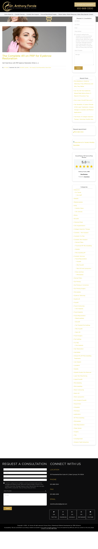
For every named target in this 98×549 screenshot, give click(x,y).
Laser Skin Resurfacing (80, 376)
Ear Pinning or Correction (81, 285)
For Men (76, 342)
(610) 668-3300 (52, 528)
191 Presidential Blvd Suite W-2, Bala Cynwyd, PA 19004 (67, 474)
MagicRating (87, 176)
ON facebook (63, 516)
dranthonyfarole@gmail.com (58, 504)
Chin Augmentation (79, 225)
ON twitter (54, 516)
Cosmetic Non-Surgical (80, 239)
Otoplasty (77, 407)
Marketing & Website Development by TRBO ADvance (66, 525)
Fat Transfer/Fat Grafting (82, 325)
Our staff (79, 195)
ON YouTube (90, 516)
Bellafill (76, 198)
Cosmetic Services (79, 256)
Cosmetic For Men (79, 236)
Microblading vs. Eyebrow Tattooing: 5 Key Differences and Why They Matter (83, 83)
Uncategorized (78, 438)
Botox (76, 215)
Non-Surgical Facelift (80, 400)
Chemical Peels (78, 222)
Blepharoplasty (78, 202)
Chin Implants (79, 308)
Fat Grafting (77, 339)
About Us (76, 190)
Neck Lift (76, 393)
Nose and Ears (79, 272)
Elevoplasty (77, 292)
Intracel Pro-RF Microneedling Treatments (82, 357)
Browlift (22, 67)
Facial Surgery (78, 335)
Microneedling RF (80, 252)
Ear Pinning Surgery (80, 288)
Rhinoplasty (80, 274)
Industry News (79, 208)
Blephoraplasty (79, 318)
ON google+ (72, 516)
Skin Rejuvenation (79, 424)
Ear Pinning (77, 281)
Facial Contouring (79, 306)
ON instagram (81, 516)
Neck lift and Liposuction (84, 268)
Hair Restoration (78, 349)
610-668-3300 (85, 8)
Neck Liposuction (79, 397)
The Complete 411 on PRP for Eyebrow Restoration (26, 57)
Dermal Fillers (79, 242)
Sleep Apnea (77, 428)
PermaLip (77, 411)
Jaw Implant (77, 362)
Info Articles (78, 211)
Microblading (78, 383)
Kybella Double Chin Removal (82, 372)
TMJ (75, 435)
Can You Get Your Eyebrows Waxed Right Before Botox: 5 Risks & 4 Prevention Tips (82, 93)
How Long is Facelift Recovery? (83, 100)
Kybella (77, 249)
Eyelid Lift (77, 299)
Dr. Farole (6, 67)
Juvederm (77, 365)
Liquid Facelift (78, 379)
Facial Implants (78, 312)
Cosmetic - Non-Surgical (30, 67)
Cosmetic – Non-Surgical (81, 232)
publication (77, 414)
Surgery (76, 431)
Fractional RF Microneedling (83, 245)
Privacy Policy (47, 525)
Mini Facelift (80, 265)
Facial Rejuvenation (40, 67)
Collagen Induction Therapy (82, 229)
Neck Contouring (79, 390)
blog (75, 205)
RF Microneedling (79, 417)
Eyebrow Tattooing (79, 295)
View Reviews (84, 174)
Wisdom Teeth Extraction (81, 442)
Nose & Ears (48, 67)
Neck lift (77, 332)
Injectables (77, 352)
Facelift (79, 261)
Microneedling (78, 386)
